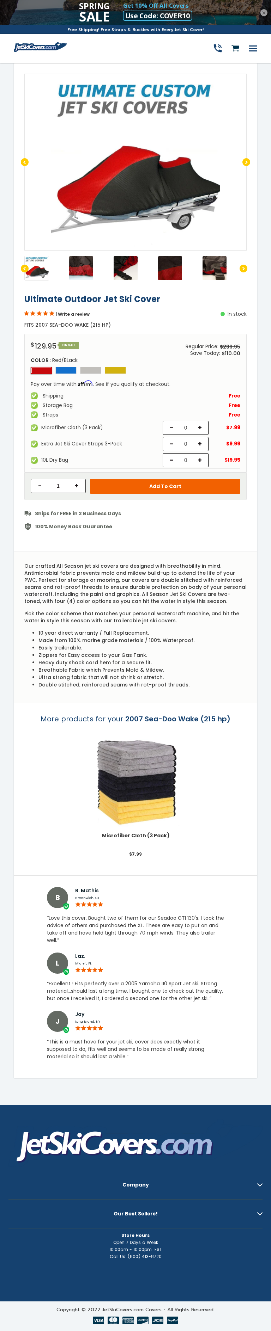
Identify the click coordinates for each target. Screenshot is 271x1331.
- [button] (40, 485)
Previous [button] (25, 162)
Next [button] (246, 162)
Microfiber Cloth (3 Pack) (135, 835)
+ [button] (76, 485)
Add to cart (165, 486)
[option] (135, 162)
